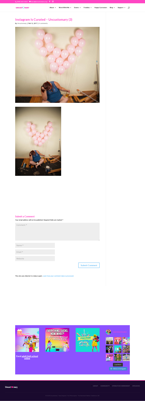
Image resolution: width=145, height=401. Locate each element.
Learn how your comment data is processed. (58, 276)
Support (120, 7)
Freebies (87, 7)
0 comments (43, 23)
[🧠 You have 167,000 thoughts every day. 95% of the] (117, 340)
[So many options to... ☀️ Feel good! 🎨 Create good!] (126, 340)
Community (105, 386)
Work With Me (64, 7)
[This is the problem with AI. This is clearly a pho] (109, 340)
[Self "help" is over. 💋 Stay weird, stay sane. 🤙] (117, 349)
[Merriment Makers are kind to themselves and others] (126, 357)
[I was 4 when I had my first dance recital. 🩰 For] (109, 349)
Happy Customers (100, 7)
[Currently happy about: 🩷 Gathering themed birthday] (117, 357)
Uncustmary (11, 387)
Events (76, 7)
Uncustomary (22, 23)
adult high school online (30, 357)
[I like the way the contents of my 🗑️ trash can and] (126, 349)
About (52, 7)
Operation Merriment (121, 386)
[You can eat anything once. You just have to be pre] (109, 357)
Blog (111, 7)
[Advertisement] (57, 191)
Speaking (136, 386)
